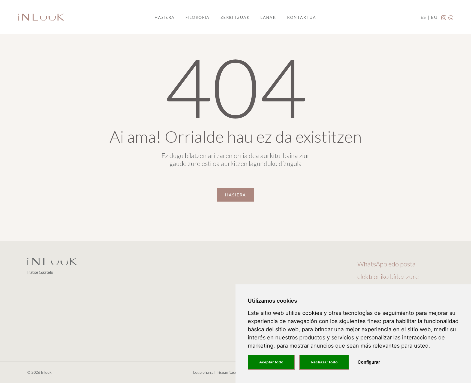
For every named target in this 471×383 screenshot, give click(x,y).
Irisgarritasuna (228, 372)
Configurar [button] (369, 362)
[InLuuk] (41, 17)
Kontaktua (301, 17)
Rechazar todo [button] (324, 362)
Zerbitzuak (235, 17)
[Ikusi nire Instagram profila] (444, 17)
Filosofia (198, 17)
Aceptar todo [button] (271, 362)
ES (424, 17)
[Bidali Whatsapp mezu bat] (450, 17)
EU (435, 17)
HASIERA (235, 194)
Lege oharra (203, 372)
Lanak (268, 17)
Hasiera (165, 17)
